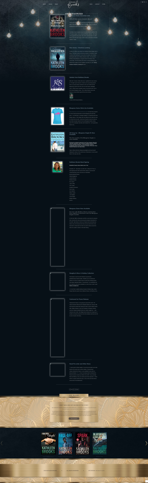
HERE (77, 373)
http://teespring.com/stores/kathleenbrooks (78, 111)
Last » (77, 389)
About (44, 4)
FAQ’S (91, 4)
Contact (97, 4)
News (56, 4)
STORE (103, 4)
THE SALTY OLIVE (100, 470)
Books (50, 4)
